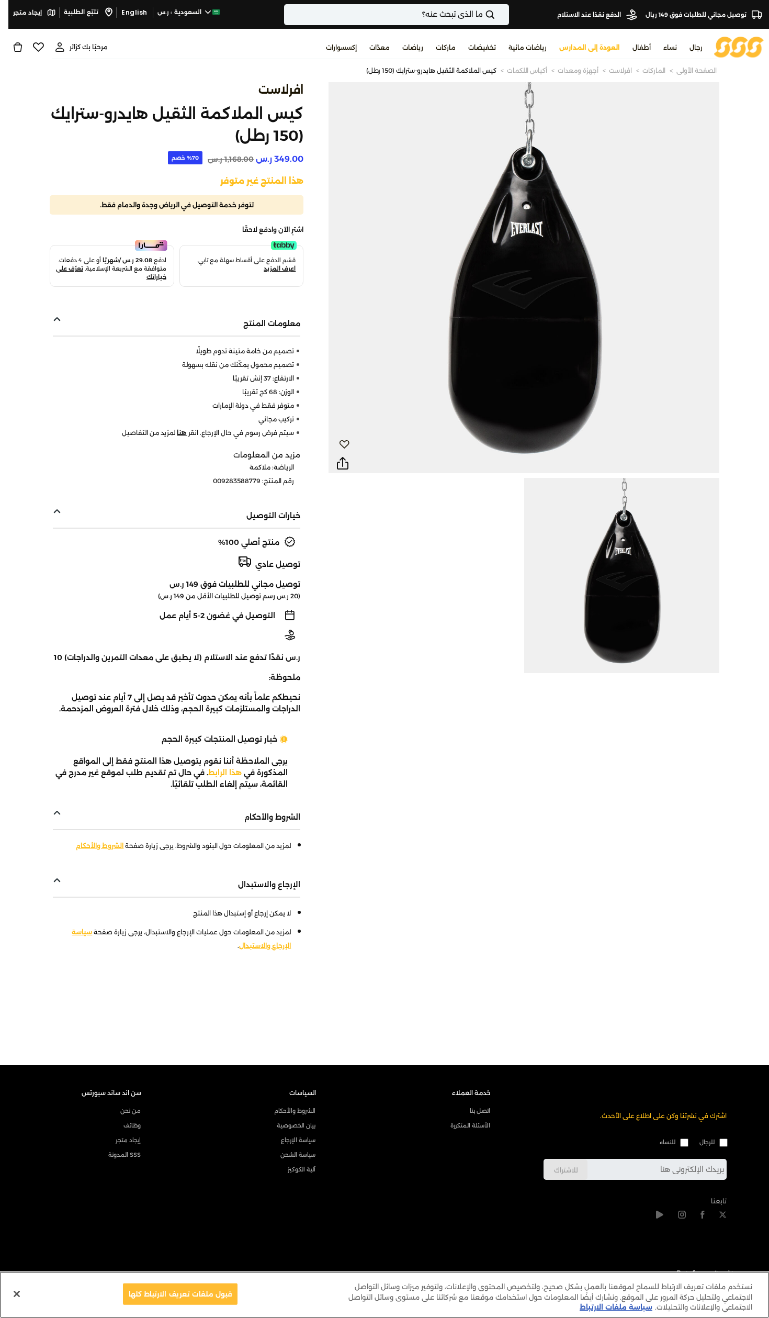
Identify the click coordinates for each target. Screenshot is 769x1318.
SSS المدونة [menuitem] (124, 1154)
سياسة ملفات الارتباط (616, 1307)
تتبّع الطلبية (82, 12)
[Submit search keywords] (499, 14)
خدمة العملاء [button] (471, 1093)
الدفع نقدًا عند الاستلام (590, 14)
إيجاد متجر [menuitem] (128, 1140)
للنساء (667, 1142)
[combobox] (396, 14)
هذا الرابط (225, 772)
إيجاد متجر (28, 12)
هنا (182, 433)
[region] (384, 1294)
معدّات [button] (379, 47)
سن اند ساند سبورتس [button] (111, 1093)
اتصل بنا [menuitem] (480, 1110)
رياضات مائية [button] (527, 47)
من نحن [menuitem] (130, 1110)
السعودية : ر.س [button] (180, 12)
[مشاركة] (342, 463)
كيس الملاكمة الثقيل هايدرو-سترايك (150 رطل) (431, 70)
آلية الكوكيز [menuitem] (301, 1169)
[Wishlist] (38, 47)
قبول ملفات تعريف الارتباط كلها (180, 1293)
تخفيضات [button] (482, 47)
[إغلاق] (16, 1293)
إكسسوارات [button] (341, 47)
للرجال (707, 1142)
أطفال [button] (641, 47)
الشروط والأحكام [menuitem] (294, 1110)
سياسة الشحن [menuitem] (297, 1154)
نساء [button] (670, 47)
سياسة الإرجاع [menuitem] (298, 1140)
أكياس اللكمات (527, 70)
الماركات (653, 70)
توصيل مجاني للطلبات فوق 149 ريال (697, 14)
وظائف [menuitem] (132, 1125)
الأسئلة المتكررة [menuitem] (470, 1125)
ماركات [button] (446, 47)
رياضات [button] (412, 47)
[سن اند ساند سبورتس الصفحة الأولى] (739, 46)
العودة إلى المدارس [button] (589, 47)
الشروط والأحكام (99, 846)
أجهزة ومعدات (578, 70)
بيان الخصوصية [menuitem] (296, 1125)
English (134, 12)
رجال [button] (696, 47)
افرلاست (620, 70)
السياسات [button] (302, 1093)
